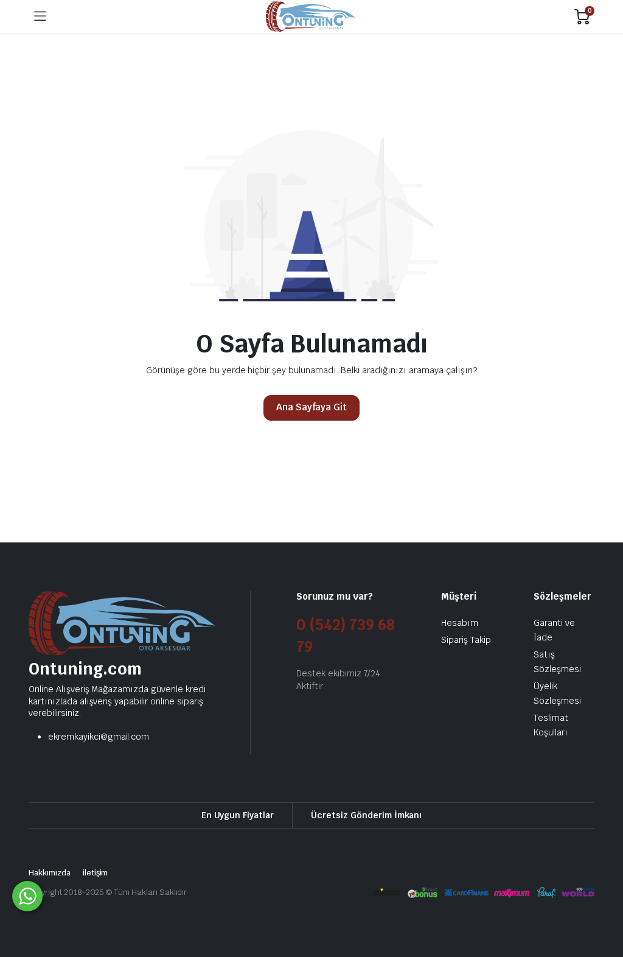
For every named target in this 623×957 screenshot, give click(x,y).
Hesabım (459, 622)
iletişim (95, 873)
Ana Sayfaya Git (311, 407)
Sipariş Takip (466, 639)
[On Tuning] (310, 16)
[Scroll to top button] (603, 902)
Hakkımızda (50, 873)
